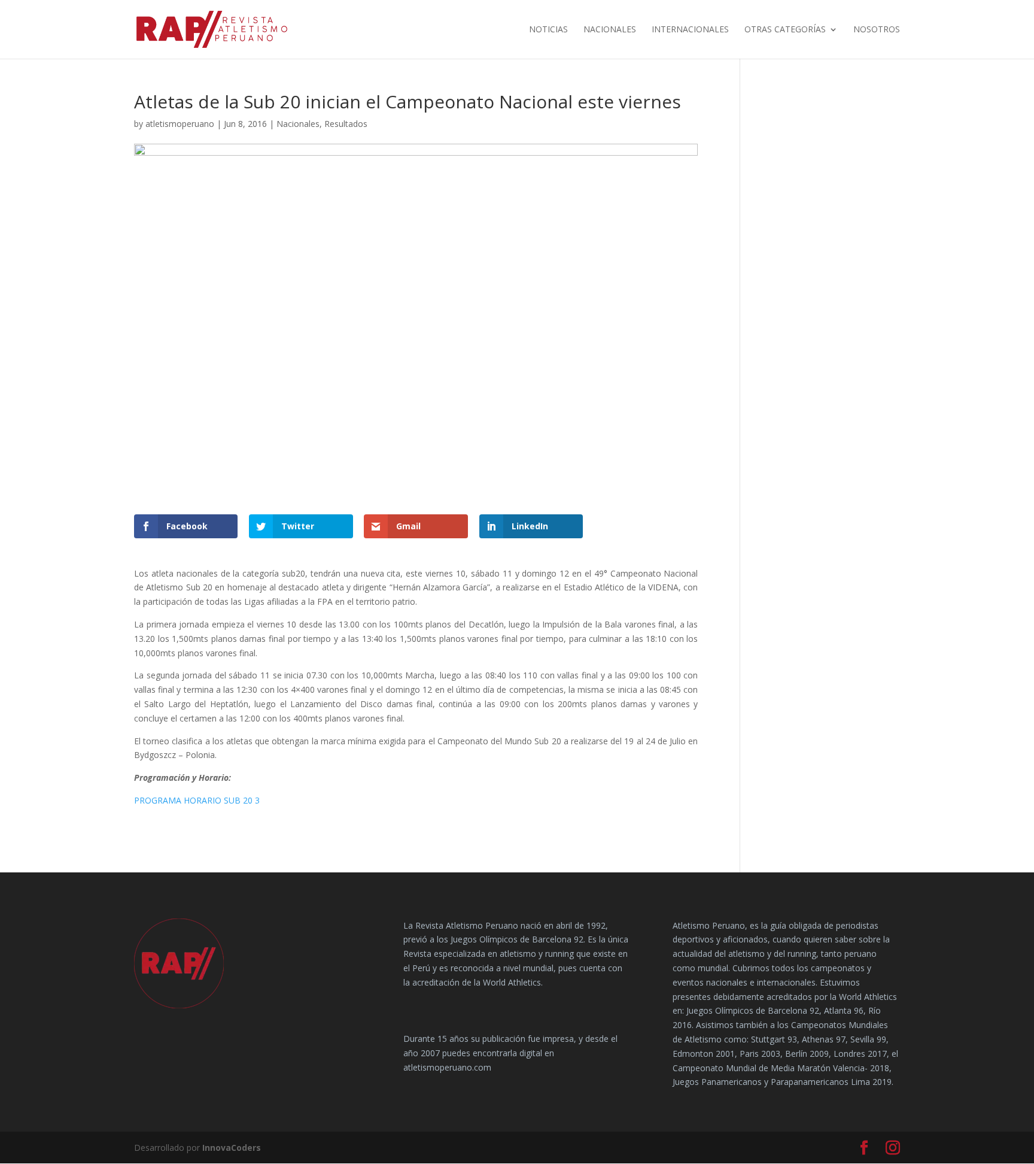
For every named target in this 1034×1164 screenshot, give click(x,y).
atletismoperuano (179, 123)
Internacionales (690, 30)
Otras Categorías (785, 30)
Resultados (345, 123)
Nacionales (609, 30)
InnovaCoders (231, 1147)
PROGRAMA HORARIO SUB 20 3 (197, 800)
